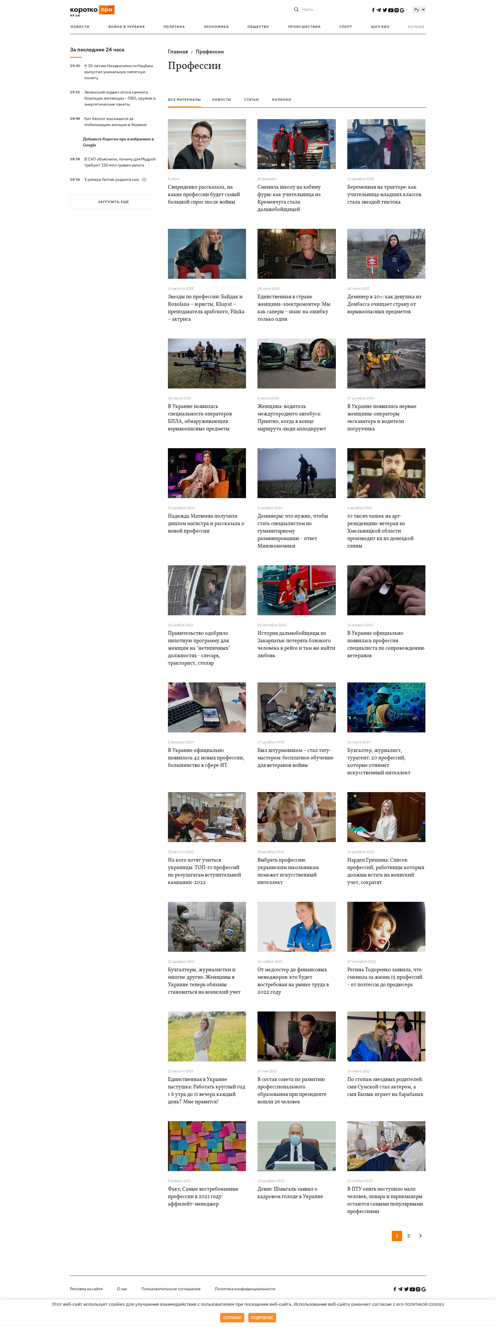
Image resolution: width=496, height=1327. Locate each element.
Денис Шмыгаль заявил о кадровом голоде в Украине (290, 1193)
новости (221, 99)
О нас (122, 1288)
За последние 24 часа (97, 49)
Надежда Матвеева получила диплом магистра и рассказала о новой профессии (206, 524)
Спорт (345, 26)
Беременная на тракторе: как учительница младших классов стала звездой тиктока (384, 195)
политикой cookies (424, 1304)
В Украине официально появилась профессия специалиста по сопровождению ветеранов (386, 644)
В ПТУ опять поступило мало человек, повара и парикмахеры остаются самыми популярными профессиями (385, 1200)
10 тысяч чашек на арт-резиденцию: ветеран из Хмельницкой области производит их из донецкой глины (380, 531)
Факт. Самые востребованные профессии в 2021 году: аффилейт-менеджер (203, 1197)
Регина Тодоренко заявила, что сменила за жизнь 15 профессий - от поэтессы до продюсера (385, 977)
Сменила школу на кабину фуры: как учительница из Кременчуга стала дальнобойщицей (289, 198)
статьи (251, 99)
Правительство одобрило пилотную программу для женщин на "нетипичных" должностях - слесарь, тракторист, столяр (199, 648)
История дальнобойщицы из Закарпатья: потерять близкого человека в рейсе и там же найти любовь (296, 644)
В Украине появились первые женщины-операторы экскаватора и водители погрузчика (381, 418)
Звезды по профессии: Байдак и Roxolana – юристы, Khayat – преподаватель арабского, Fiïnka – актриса (206, 308)
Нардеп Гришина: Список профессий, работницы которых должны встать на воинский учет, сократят (385, 871)
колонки (281, 99)
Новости (80, 26)
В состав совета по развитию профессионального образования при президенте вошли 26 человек (292, 1091)
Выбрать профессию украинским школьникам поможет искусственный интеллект (288, 871)
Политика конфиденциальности (245, 1288)
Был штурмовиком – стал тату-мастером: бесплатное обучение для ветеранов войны (295, 758)
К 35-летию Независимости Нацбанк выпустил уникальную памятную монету (119, 71)
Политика (174, 26)
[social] (373, 10)
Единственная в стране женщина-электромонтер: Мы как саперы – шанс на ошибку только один (293, 308)
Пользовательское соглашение (171, 1288)
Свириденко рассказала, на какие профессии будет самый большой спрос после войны (204, 195)
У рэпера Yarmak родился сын (111, 179)
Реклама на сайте (86, 1288)
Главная (178, 51)
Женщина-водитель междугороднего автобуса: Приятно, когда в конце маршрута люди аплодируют (291, 418)
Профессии (210, 51)
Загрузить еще (113, 202)
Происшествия (304, 26)
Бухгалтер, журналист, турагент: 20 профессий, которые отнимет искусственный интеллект (378, 762)
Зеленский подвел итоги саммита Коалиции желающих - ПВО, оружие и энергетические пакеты (120, 98)
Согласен (232, 1317)
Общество (258, 26)
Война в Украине (126, 26)
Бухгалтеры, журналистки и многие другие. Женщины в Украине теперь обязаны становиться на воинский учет (204, 981)
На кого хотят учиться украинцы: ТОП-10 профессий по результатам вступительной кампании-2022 (204, 871)
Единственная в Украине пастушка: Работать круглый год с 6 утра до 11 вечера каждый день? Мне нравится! (206, 1091)
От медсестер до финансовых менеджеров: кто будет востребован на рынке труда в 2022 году (293, 981)
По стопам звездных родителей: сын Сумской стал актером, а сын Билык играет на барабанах (385, 1087)
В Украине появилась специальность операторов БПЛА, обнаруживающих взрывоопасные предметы (200, 418)
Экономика (216, 26)
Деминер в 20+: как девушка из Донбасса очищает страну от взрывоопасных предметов (384, 304)
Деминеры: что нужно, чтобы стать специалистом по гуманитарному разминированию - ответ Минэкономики (292, 531)
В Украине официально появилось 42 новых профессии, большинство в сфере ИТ (206, 758)
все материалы (184, 99)
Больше (416, 26)
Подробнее (262, 1317)
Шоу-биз (380, 26)
